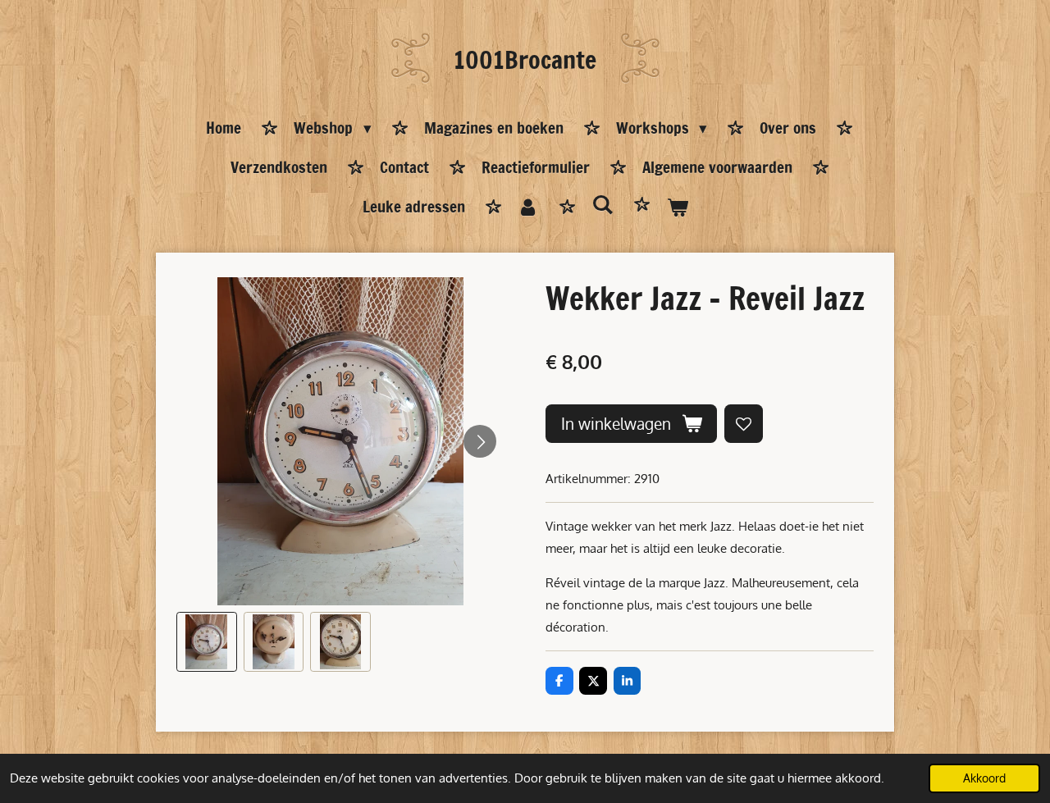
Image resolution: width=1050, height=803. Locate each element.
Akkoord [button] (984, 778)
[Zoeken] (602, 204)
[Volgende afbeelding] (479, 441)
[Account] (528, 207)
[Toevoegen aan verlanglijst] (743, 423)
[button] (206, 642)
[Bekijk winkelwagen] (677, 207)
